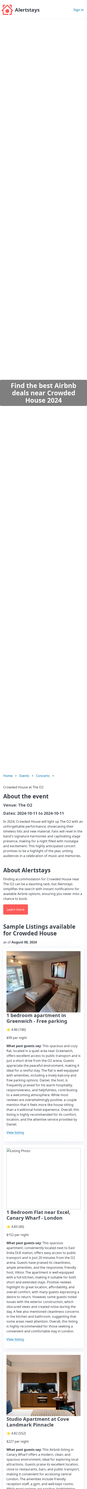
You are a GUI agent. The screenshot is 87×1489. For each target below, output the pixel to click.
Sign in (78, 10)
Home (8, 775)
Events (24, 775)
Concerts (43, 775)
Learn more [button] (15, 909)
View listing (15, 1132)
